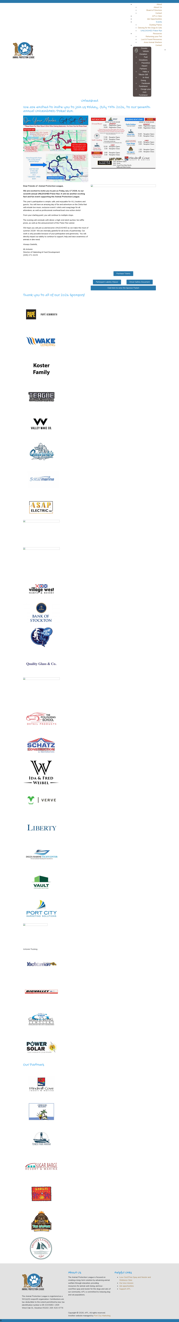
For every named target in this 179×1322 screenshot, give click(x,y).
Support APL (125, 1289)
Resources (157, 33)
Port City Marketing (102, 1315)
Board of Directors (154, 10)
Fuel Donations (143, 58)
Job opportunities (126, 1286)
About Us (158, 7)
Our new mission (126, 1283)
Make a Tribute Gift (144, 73)
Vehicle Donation (144, 52)
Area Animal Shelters (153, 42)
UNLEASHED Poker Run (151, 30)
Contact (158, 13)
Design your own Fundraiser (145, 92)
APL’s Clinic (157, 16)
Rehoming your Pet (154, 36)
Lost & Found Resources (151, 39)
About (159, 4)
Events (159, 22)
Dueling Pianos (155, 24)
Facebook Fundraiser (144, 85)
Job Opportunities (154, 19)
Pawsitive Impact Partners (145, 66)
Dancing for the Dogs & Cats (150, 27)
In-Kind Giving (145, 79)
